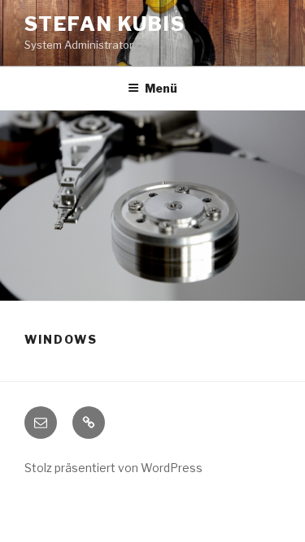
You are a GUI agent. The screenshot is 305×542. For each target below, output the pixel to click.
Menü (161, 88)
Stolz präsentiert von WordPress (113, 468)
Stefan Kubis (104, 24)
